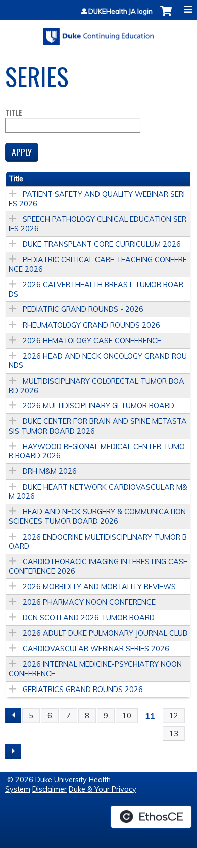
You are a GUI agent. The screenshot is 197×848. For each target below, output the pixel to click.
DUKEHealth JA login (120, 11)
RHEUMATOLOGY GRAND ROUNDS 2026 (91, 325)
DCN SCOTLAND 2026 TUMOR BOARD (89, 617)
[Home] (98, 32)
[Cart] (166, 16)
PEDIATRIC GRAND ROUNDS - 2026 (83, 309)
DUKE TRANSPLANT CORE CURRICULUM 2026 (102, 244)
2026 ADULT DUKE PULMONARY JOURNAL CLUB (105, 633)
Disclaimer (49, 789)
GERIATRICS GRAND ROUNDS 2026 (83, 689)
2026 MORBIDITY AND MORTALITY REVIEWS (99, 586)
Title (13, 113)
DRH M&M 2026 (50, 471)
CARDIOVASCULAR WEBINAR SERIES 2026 (96, 648)
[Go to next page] (13, 751)
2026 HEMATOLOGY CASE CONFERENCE (92, 340)
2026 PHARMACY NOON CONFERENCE (89, 602)
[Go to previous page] (13, 715)
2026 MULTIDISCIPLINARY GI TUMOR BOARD (98, 405)
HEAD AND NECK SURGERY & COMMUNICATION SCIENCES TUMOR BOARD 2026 (97, 516)
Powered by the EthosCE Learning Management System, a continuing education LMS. (151, 817)
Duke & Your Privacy (102, 789)
